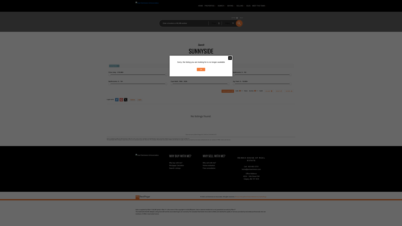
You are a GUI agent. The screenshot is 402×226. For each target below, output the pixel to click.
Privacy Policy (239, 197)
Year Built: (179, 81)
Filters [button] (288, 91)
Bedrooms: (240, 72)
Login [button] (139, 100)
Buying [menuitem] (230, 6)
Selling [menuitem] (239, 6)
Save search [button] (227, 91)
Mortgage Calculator (176, 165)
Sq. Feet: (240, 81)
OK (201, 69)
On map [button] (267, 91)
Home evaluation (209, 165)
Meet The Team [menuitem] (258, 6)
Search (221, 6)
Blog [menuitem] (248, 6)
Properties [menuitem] (209, 6)
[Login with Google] (121, 101)
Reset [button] (278, 91)
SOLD (241, 18)
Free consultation (209, 168)
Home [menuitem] (200, 6)
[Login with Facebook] (117, 101)
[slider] (110, 75)
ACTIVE (233, 18)
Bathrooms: (116, 81)
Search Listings (175, 168)
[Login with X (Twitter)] (125, 101)
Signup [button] (132, 100)
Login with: (110, 99)
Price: (116, 72)
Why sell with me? (209, 163)
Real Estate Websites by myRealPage (255, 197)
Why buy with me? (175, 163)
